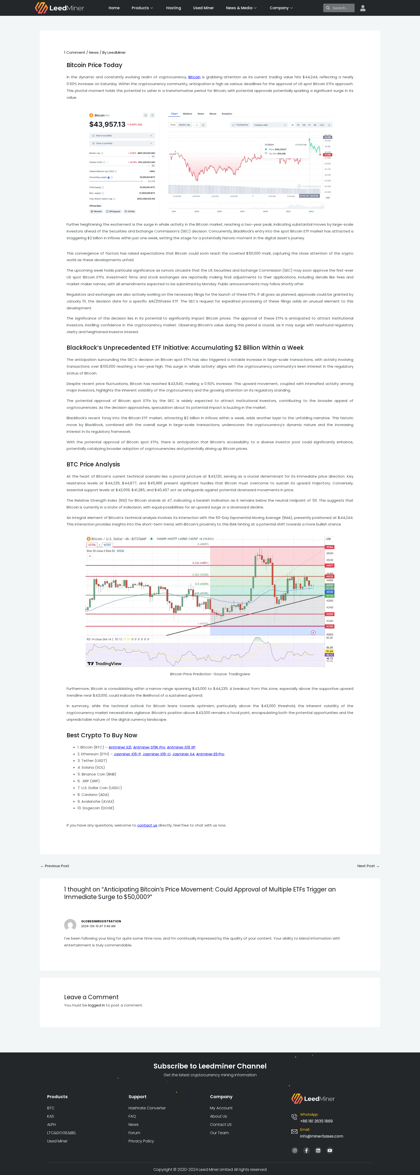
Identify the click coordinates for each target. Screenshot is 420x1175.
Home (114, 7)
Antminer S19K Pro (149, 747)
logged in (96, 1005)
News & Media (239, 7)
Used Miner (203, 7)
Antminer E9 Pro (210, 754)
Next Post (369, 865)
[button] (321, 1136)
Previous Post (54, 865)
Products (140, 7)
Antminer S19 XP (181, 747)
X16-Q (157, 754)
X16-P (127, 754)
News (94, 52)
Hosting (173, 7)
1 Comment (74, 52)
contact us (147, 825)
